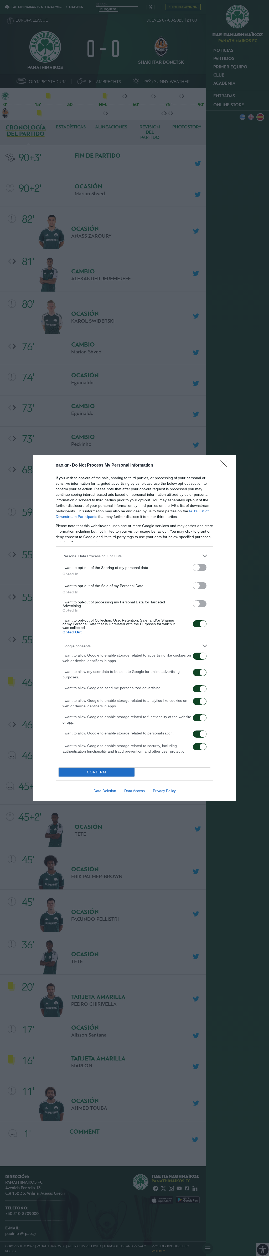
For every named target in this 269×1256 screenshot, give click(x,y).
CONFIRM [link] (96, 772)
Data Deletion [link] (105, 791)
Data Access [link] (134, 791)
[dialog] (134, 628)
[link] (225, 466)
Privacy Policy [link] (164, 791)
